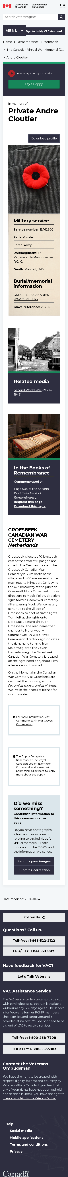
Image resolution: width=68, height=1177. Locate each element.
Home (7, 42)
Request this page (28, 502)
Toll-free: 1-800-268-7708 (34, 1038)
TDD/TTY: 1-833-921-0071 (34, 951)
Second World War (28, 390)
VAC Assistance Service (24, 999)
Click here (37, 771)
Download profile (44, 138)
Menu (12, 30)
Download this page (30, 506)
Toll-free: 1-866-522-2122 (34, 941)
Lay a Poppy (34, 84)
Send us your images (34, 861)
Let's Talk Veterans (34, 977)
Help (9, 1124)
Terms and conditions (29, 1145)
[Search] (61, 17)
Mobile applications (26, 1138)
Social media (21, 1131)
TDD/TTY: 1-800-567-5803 (34, 1049)
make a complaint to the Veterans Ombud (29, 1098)
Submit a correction (34, 870)
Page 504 (21, 489)
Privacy (16, 1151)
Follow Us (40, 918)
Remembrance (28, 42)
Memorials (51, 42)
